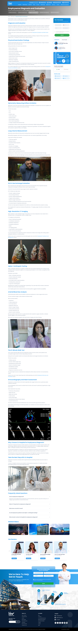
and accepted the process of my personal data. (62, 32)
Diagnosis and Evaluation (33, 12)
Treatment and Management (44, 12)
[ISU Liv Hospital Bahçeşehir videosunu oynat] (39, 529)
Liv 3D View (39, 616)
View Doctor (14, 558)
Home (9, 16)
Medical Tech (48, 4)
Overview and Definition (12, 12)
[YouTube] (64, 623)
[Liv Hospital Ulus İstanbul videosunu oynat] (60, 529)
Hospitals (19, 4)
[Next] (69, 551)
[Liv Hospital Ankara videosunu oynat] (18, 529)
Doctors (38, 4)
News (65, 78)
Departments (58, 76)
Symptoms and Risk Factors (23, 12)
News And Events (24, 623)
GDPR (39, 625)
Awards (23, 618)
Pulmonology (13, 16)
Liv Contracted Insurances (42, 618)
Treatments (66, 76)
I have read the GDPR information (60, 31)
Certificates (23, 622)
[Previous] (9, 551)
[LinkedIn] (67, 623)
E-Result (39, 622)
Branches (30, 4)
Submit (62, 35)
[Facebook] (58, 623)
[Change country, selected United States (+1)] (64, 25)
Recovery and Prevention (55, 12)
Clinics (34, 4)
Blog (39, 615)
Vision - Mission (24, 615)
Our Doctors (58, 78)
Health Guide (43, 4)
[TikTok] (62, 623)
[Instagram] (55, 623)
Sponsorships (24, 619)
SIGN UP (18, 621)
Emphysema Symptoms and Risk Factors (40, 32)
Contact (58, 4)
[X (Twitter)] (60, 623)
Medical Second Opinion (65, 4)
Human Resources (24, 620)
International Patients (41, 620)
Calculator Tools (24, 625)
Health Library (25, 4)
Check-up (53, 4)
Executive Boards (24, 616)
